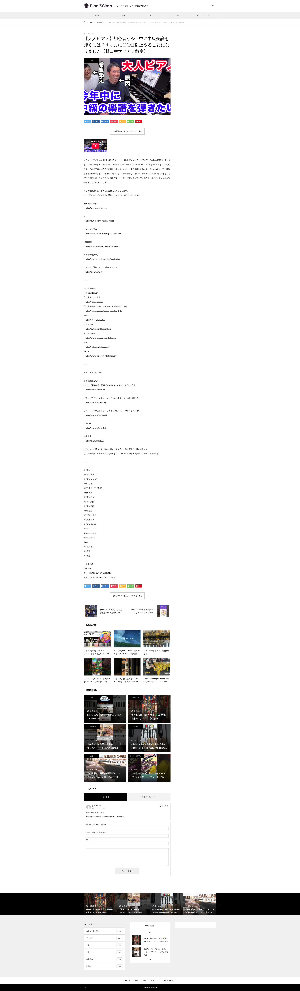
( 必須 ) (96, 824)
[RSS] (85, 987)
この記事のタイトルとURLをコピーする (127, 131)
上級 (150, 15)
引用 (166, 806)
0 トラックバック (148, 797)
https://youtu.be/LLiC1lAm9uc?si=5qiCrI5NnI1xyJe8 (105, 816)
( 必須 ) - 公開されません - (97, 832)
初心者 (97, 15)
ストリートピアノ (203, 15)
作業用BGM (135, 697)
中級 (123, 15)
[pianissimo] (98, 5)
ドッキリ (176, 15)
